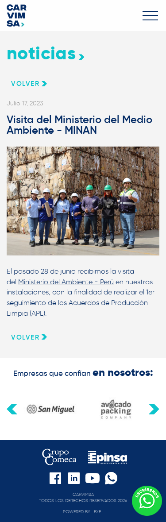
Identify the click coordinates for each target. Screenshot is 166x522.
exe (97, 511)
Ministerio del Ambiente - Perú (66, 282)
